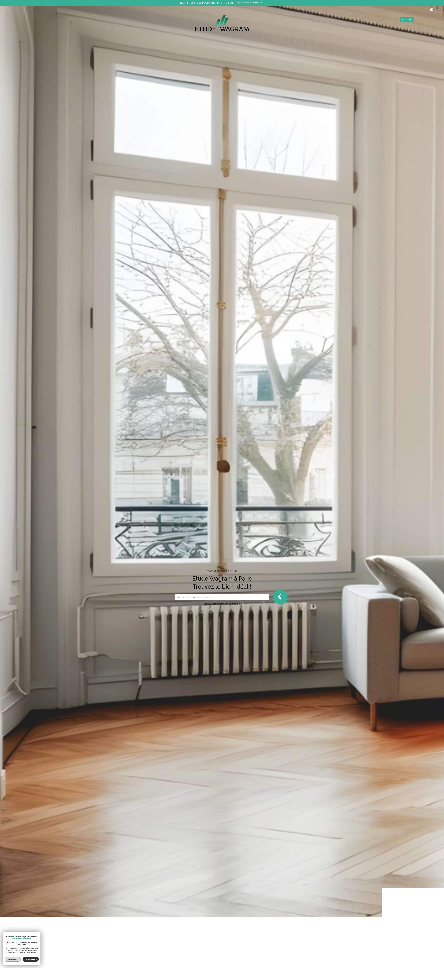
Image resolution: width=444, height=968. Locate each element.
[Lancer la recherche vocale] (280, 596)
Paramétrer (13, 959)
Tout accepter (31, 959)
